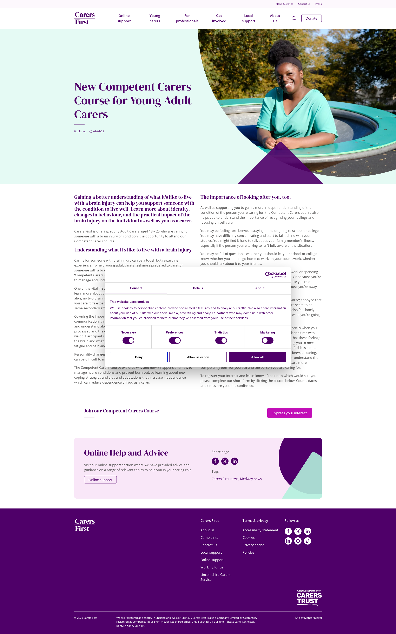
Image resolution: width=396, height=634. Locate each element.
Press (318, 4)
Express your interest (289, 413)
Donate (311, 18)
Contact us (304, 4)
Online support (124, 18)
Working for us (211, 567)
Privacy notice (253, 545)
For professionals (187, 18)
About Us (275, 18)
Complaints (209, 537)
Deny (139, 357)
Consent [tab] (136, 288)
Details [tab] (198, 288)
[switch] (175, 340)
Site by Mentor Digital (308, 618)
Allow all (257, 357)
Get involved (219, 18)
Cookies (249, 537)
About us (207, 530)
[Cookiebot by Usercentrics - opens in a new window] (268, 274)
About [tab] (259, 288)
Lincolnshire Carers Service (215, 577)
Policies (248, 552)
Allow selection (198, 357)
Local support (248, 18)
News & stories (284, 4)
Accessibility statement (260, 530)
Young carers (155, 18)
